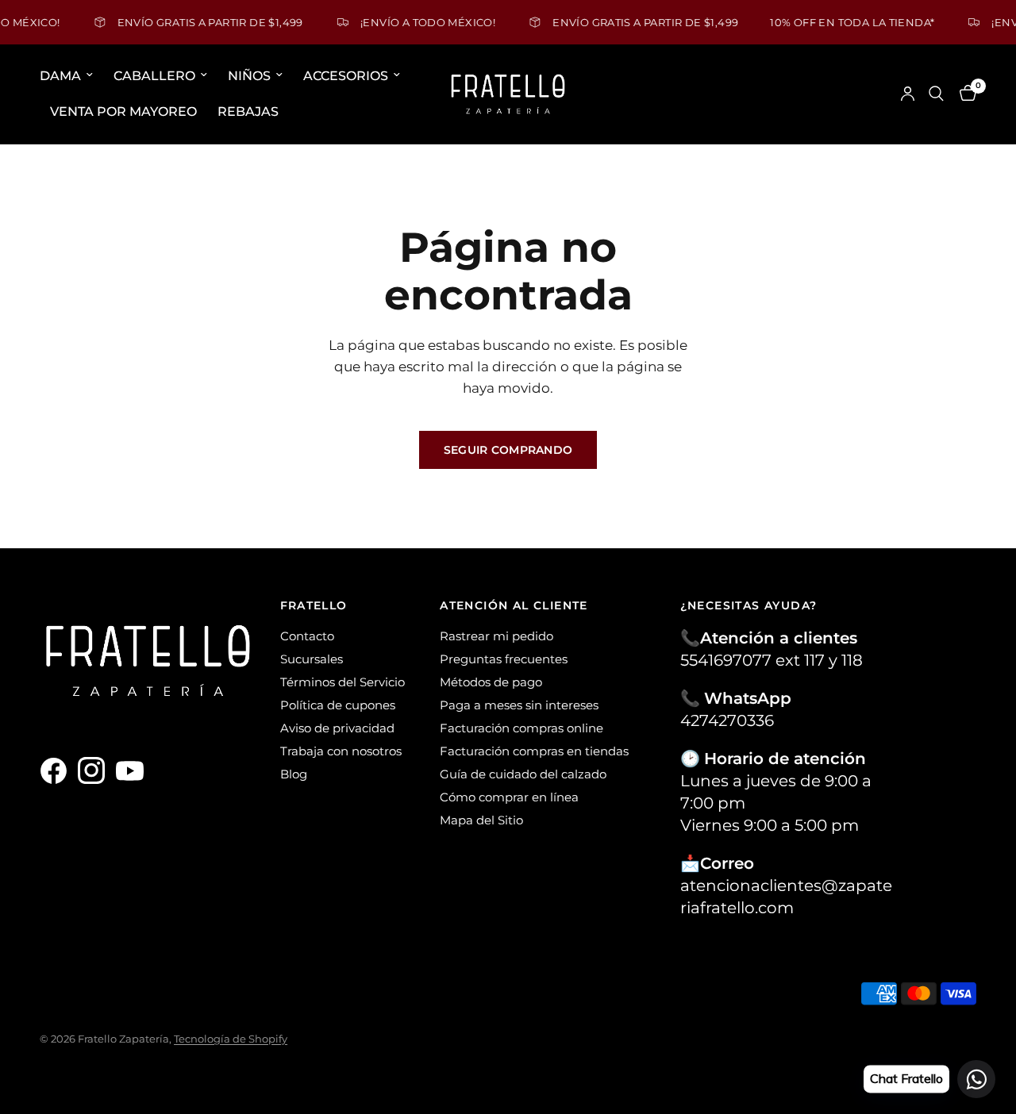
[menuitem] (71, 76)
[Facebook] (57, 770)
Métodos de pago (491, 682)
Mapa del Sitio (481, 820)
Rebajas (248, 111)
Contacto (307, 635)
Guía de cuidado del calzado (523, 774)
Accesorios (345, 75)
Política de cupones (337, 705)
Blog (293, 774)
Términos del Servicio (342, 682)
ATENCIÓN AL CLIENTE (514, 605)
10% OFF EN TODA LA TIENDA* (839, 22)
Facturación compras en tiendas (534, 751)
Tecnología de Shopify (230, 1038)
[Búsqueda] (936, 94)
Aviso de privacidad (337, 728)
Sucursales (311, 658)
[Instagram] (95, 770)
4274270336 (727, 720)
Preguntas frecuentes (504, 658)
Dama (60, 75)
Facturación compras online (521, 728)
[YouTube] (133, 770)
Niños (249, 75)
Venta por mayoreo (123, 111)
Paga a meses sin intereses (519, 705)
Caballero (154, 75)
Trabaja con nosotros (341, 751)
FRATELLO (314, 605)
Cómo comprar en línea (509, 797)
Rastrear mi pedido (496, 635)
